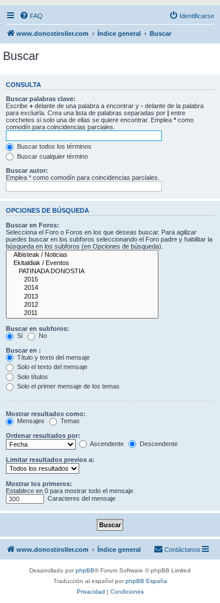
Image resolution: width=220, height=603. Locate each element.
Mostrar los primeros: (39, 483)
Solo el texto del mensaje (51, 366)
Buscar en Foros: (32, 225)
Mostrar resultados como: (46, 413)
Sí (19, 335)
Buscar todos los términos (53, 146)
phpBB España (146, 581)
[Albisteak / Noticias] (82, 255)
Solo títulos (31, 376)
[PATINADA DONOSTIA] (82, 271)
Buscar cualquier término (51, 156)
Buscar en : (23, 350)
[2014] (82, 288)
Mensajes (30, 420)
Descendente (158, 443)
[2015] (82, 280)
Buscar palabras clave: (41, 98)
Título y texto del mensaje (52, 357)
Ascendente (106, 443)
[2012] (82, 305)
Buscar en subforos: (37, 328)
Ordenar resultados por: (43, 435)
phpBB (85, 570)
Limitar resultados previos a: (50, 459)
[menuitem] (31, 16)
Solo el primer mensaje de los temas (67, 386)
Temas (69, 420)
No (42, 335)
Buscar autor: (27, 170)
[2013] (82, 297)
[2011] (82, 313)
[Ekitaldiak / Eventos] (82, 263)
